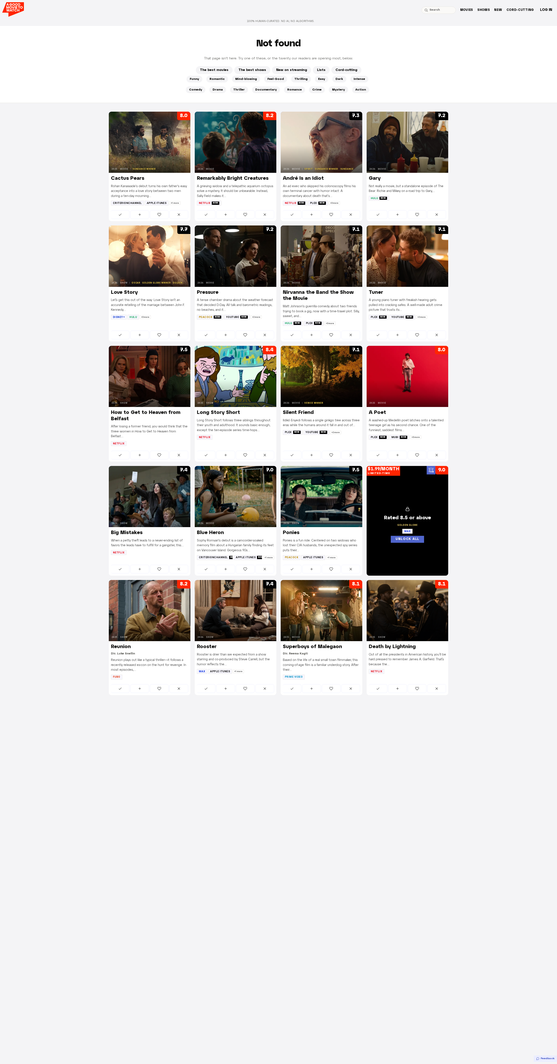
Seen (120, 214)
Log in (546, 10)
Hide (178, 214)
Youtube (236, 317)
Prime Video (294, 676)
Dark (339, 79)
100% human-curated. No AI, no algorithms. (280, 21)
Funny (194, 79)
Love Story (124, 292)
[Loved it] (159, 214)
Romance (294, 89)
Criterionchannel (127, 203)
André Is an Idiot (303, 178)
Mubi (398, 437)
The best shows (252, 70)
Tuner (376, 292)
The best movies (214, 70)
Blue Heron (210, 532)
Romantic (217, 79)
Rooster (207, 646)
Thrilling (301, 79)
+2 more (256, 317)
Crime (317, 89)
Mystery (338, 89)
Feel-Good (275, 79)
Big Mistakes (127, 532)
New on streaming (291, 70)
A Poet (377, 412)
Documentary (266, 89)
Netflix (208, 203)
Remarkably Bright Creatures (232, 178)
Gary (375, 178)
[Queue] (139, 214)
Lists (321, 70)
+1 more (175, 203)
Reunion (121, 646)
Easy (321, 79)
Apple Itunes (157, 203)
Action (360, 89)
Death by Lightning (392, 646)
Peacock (209, 317)
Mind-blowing (246, 79)
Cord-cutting (520, 10)
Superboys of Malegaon (312, 646)
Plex (317, 203)
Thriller (239, 89)
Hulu (378, 198)
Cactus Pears (127, 178)
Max (202, 671)
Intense (359, 79)
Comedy (195, 89)
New (498, 10)
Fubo (116, 676)
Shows (483, 10)
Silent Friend (298, 412)
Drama (218, 89)
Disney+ (119, 317)
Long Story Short (218, 412)
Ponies (291, 532)
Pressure (207, 292)
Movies (466, 10)
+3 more (334, 203)
